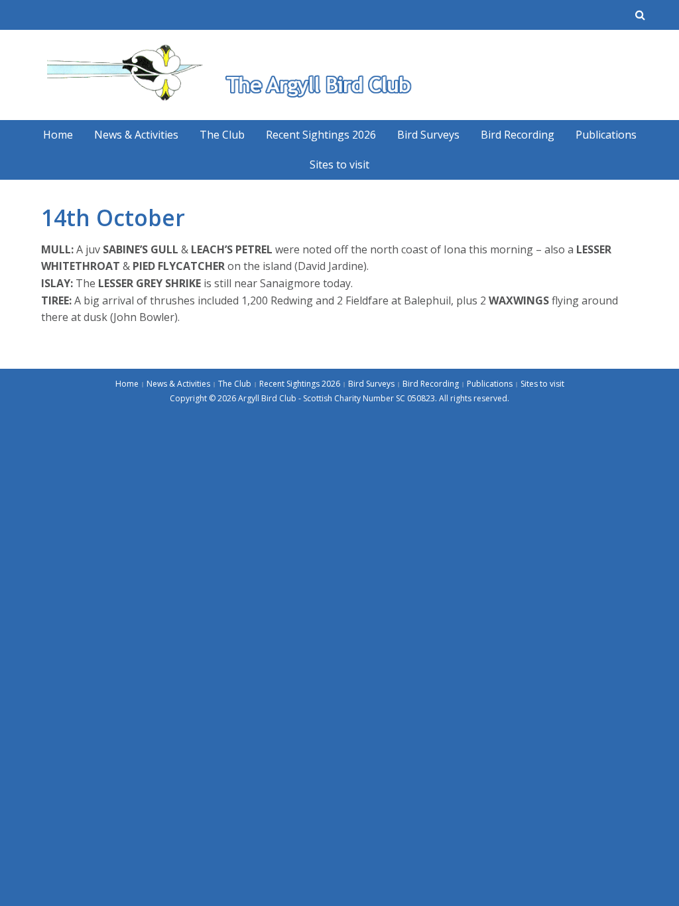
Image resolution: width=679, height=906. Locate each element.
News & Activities (136, 134)
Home (58, 134)
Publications (606, 134)
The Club (222, 134)
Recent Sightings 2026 (321, 134)
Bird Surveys (428, 134)
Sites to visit (339, 164)
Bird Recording (517, 134)
